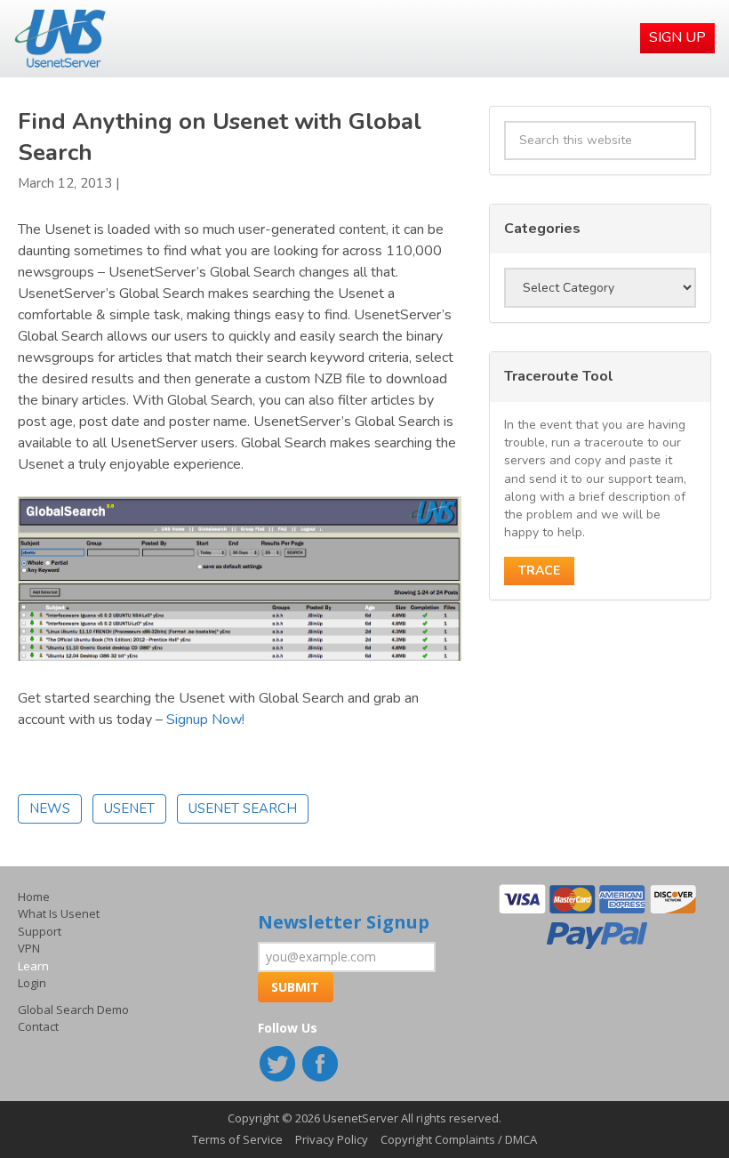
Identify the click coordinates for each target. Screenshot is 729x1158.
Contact (38, 1026)
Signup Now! (205, 719)
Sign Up (677, 37)
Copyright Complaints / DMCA (459, 1139)
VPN (29, 948)
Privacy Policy (331, 1139)
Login (32, 983)
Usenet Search (242, 808)
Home (34, 897)
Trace (539, 570)
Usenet (129, 808)
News (49, 808)
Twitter (279, 1065)
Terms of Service (237, 1139)
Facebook (322, 1065)
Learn (33, 966)
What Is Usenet (59, 913)
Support (39, 931)
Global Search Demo (73, 1009)
